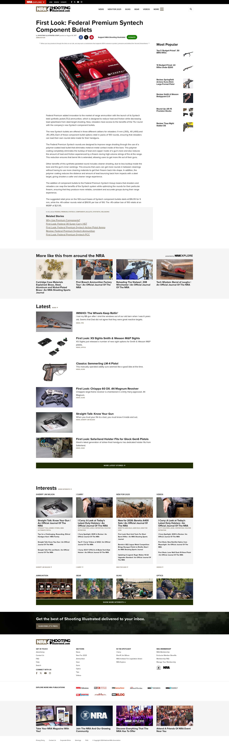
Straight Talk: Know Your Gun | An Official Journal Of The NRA (54, 523)
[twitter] (86, 36)
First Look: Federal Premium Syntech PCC (68, 234)
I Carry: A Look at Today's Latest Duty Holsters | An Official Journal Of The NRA (93, 523)
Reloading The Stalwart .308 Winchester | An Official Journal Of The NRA (133, 284)
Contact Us (40, 655)
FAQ (37, 658)
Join (50, 2)
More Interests (64, 489)
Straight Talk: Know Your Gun (95, 414)
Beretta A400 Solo (125, 528)
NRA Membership (162, 652)
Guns (127, 9)
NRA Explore (121, 662)
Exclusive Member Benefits (166, 655)
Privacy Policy (40, 740)
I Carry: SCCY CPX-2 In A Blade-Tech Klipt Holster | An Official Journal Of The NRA (94, 551)
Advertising (40, 652)
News (101, 9)
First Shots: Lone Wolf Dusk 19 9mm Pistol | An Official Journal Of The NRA (174, 553)
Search (38, 665)
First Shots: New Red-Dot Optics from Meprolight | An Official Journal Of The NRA (173, 544)
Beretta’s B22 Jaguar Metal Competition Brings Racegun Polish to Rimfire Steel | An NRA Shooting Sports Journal (133, 547)
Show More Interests (127, 602)
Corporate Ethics (65, 740)
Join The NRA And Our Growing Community (93, 730)
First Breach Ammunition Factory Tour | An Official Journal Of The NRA (94, 284)
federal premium (61, 212)
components (80, 212)
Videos (146, 9)
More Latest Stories (124, 465)
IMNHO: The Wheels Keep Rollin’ (97, 313)
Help (37, 662)
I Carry (79, 494)
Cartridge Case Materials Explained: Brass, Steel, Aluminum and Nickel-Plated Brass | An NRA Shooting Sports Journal (53, 287)
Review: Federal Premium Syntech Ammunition (70, 231)
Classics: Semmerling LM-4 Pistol (97, 363)
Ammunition (40, 38)
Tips (82, 323)
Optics (83, 347)
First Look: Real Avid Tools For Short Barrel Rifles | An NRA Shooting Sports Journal (133, 536)
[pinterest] (91, 36)
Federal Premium (54, 115)
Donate (63, 2)
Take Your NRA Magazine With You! (52, 730)
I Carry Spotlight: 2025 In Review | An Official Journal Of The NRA (92, 535)
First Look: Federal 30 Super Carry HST (66, 223)
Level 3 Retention (97, 528)
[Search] (191, 9)
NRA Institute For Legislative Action (129, 658)
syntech (71, 212)
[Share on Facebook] (81, 36)
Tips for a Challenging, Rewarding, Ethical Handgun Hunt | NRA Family (54, 535)
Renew (56, 2)
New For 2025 (114, 9)
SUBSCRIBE (48, 626)
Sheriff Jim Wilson (88, 420)
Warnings (78, 740)
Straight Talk (43, 528)
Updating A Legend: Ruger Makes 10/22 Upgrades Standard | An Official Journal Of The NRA (134, 557)
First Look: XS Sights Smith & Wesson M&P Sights (108, 338)
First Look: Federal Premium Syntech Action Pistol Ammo (75, 227)
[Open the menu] (162, 9)
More (54, 308)
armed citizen (54, 528)
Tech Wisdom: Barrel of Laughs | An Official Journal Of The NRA (173, 283)
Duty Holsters (83, 528)
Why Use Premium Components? (63, 220)
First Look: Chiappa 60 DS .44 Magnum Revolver (107, 388)
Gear (136, 9)
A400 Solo (136, 528)
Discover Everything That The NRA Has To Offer (132, 730)
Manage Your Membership (166, 662)
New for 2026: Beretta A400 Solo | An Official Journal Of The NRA (133, 523)
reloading (105, 212)
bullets (89, 212)
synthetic (97, 212)
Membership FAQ (162, 658)
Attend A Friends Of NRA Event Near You (173, 730)
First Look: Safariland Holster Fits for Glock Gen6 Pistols (112, 439)
